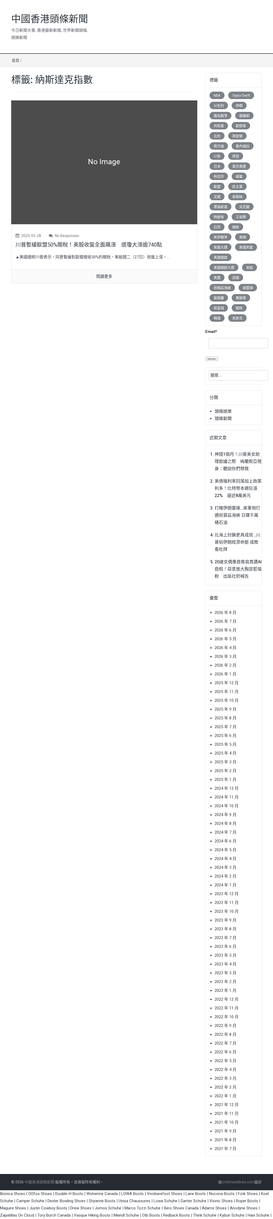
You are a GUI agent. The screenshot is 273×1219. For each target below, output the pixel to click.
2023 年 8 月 (225, 929)
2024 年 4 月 (225, 858)
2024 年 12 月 (227, 788)
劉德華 (241, 126)
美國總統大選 (224, 268)
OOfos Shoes (40, 1193)
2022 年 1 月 (225, 1096)
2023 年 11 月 (227, 902)
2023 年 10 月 (227, 911)
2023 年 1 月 (225, 990)
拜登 (235, 156)
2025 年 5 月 (225, 744)
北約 (217, 136)
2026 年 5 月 (225, 639)
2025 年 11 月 (227, 691)
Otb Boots (151, 1215)
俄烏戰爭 (220, 116)
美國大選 (220, 247)
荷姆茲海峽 (222, 288)
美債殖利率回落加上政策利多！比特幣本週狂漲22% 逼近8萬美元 (238, 488)
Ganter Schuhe (193, 1200)
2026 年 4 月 (225, 647)
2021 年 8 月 (225, 1140)
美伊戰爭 (220, 237)
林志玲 (219, 176)
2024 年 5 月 (225, 849)
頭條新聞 (223, 418)
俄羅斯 (244, 116)
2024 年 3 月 (225, 867)
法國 (217, 197)
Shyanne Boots (102, 1200)
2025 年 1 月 (225, 779)
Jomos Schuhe (108, 1208)
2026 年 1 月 (225, 674)
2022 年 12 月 (227, 999)
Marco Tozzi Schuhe (142, 1208)
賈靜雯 (241, 298)
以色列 (219, 106)
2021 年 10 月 (227, 1122)
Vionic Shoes (221, 1200)
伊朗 (239, 106)
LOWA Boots (132, 1193)
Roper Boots (247, 1200)
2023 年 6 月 (225, 946)
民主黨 (237, 187)
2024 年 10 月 (227, 806)
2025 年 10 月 (227, 700)
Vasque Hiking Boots (92, 1215)
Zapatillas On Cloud (17, 1215)
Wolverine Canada (102, 1193)
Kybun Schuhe (232, 1215)
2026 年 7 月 (225, 621)
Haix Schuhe (258, 1215)
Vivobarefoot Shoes (164, 1193)
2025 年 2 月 (225, 770)
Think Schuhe (204, 1215)
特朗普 (219, 217)
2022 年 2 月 (225, 1087)
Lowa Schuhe (165, 1200)
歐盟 (217, 187)
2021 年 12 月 (227, 1104)
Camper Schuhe (30, 1200)
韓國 (217, 318)
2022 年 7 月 (225, 1043)
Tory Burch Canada (54, 1215)
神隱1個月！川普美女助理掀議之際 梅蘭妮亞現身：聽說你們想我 (238, 461)
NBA (217, 95)
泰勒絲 (237, 197)
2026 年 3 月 (225, 656)
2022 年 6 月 (225, 1052)
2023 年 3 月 (225, 973)
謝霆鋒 (248, 288)
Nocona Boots (222, 1193)
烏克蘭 (244, 207)
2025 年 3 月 (225, 762)
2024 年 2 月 (225, 876)
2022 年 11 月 (227, 1008)
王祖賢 (241, 217)
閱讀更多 (104, 276)
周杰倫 (219, 146)
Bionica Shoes (12, 1193)
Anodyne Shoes (244, 1208)
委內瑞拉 (243, 146)
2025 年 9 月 (225, 709)
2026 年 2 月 (225, 665)
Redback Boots (176, 1215)
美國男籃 (246, 247)
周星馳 (237, 136)
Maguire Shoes (13, 1208)
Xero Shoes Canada (181, 1208)
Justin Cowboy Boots (48, 1208)
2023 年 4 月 (225, 964)
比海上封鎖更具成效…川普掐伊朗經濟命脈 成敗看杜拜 (237, 542)
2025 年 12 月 (227, 682)
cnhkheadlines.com (238, 1182)
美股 (249, 268)
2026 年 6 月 (225, 630)
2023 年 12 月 (227, 893)
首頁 (15, 60)
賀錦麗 (219, 298)
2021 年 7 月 (225, 1148)
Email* (211, 331)
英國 (235, 278)
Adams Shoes (214, 1208)
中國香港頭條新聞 (49, 19)
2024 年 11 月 (227, 797)
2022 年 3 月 (225, 1078)
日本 (217, 166)
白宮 (217, 227)
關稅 (239, 308)
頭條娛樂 (223, 411)
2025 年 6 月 (225, 735)
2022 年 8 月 (225, 1034)
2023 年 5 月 (225, 955)
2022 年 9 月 (225, 1025)
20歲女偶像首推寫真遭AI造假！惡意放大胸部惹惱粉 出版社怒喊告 (238, 569)
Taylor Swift (241, 95)
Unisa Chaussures (134, 1200)
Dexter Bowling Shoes (66, 1200)
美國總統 (220, 257)
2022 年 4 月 (225, 1069)
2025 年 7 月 (225, 726)
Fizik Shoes (248, 1193)
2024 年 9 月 (225, 814)
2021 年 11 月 (227, 1113)
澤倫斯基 (220, 207)
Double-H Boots (69, 1193)
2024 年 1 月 (225, 885)
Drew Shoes (80, 1208)
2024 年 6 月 (225, 841)
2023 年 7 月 (225, 937)
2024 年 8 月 (225, 823)
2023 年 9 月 (225, 920)
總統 (235, 227)
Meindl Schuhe (126, 1215)
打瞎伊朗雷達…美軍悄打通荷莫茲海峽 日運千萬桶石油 (237, 515)
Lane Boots (196, 1193)
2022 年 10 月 (227, 1016)
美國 (242, 237)
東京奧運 (239, 166)
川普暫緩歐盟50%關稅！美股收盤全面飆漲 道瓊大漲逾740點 (88, 245)
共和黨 (219, 126)
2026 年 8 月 (225, 612)
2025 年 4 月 (225, 753)
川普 (217, 156)
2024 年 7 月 (225, 832)
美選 (217, 278)
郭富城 (219, 308)
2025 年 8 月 (225, 718)
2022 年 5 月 (225, 1060)
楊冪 (239, 176)
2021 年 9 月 (225, 1131)
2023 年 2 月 (225, 981)
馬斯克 (237, 318)
